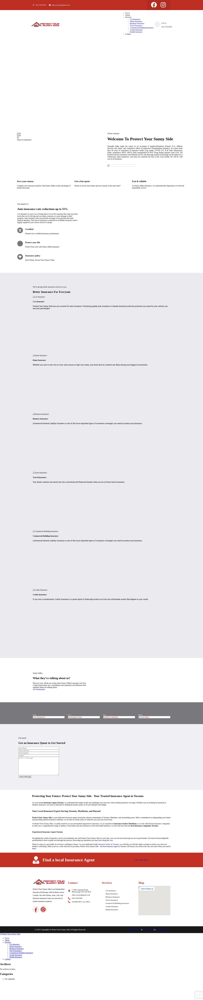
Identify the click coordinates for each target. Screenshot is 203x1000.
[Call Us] (157, 24)
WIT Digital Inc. (162, 930)
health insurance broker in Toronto (106, 844)
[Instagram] (163, 5)
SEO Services (148, 930)
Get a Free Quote (141, 860)
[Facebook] (154, 5)
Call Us (163, 23)
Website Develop (134, 930)
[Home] (45, 26)
